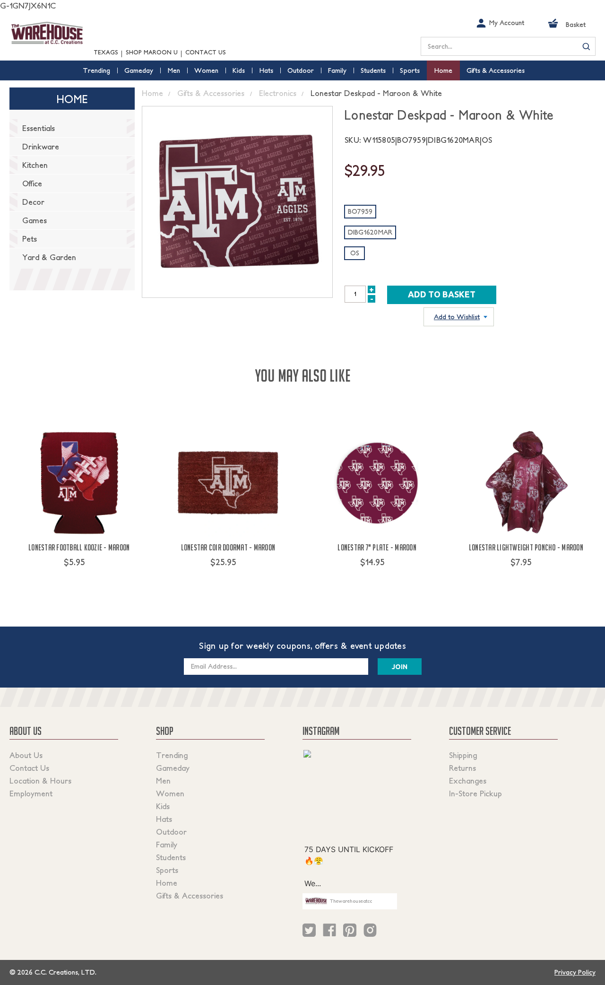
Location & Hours (40, 780)
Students (171, 857)
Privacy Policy (575, 972)
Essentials (38, 128)
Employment (30, 793)
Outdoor (171, 832)
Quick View (79, 580)
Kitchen (35, 165)
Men (163, 780)
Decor (33, 202)
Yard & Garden (49, 257)
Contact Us (205, 52)
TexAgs (106, 52)
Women (170, 793)
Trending (172, 755)
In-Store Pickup (475, 793)
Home (166, 883)
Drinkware (40, 146)
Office (32, 183)
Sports (167, 870)
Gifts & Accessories (189, 895)
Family (166, 844)
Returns (462, 768)
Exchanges (467, 780)
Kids (163, 806)
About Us (26, 755)
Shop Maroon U (152, 52)
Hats (164, 819)
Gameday (173, 768)
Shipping (463, 755)
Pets (29, 239)
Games (34, 220)
